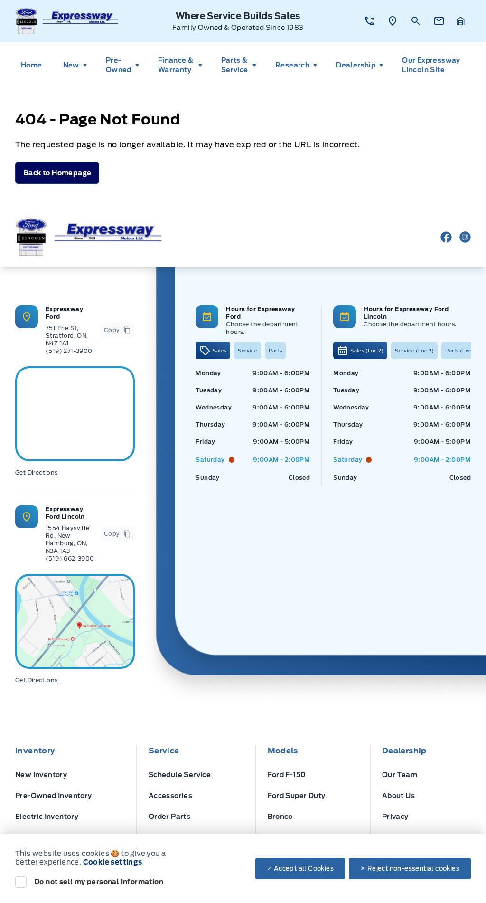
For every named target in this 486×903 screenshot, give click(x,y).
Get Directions (36, 472)
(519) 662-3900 (70, 558)
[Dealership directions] (75, 621)
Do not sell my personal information (98, 881)
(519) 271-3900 (69, 350)
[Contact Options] (438, 21)
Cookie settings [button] (112, 862)
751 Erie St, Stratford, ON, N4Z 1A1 (67, 335)
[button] (369, 21)
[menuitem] (34, 65)
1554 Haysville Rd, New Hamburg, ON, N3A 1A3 (68, 539)
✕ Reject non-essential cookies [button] (409, 868)
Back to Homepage (57, 173)
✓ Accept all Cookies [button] (300, 868)
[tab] (213, 350)
